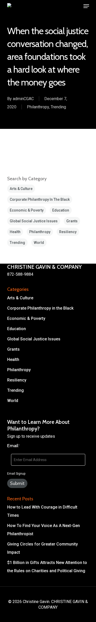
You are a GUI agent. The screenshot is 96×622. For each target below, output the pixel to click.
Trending (58, 106)
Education (60, 210)
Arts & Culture (21, 189)
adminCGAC (23, 98)
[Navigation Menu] (86, 6)
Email (13, 445)
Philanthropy (38, 106)
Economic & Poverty (27, 210)
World (39, 243)
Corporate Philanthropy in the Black (40, 199)
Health (15, 232)
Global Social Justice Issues (34, 221)
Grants (72, 221)
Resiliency (68, 232)
